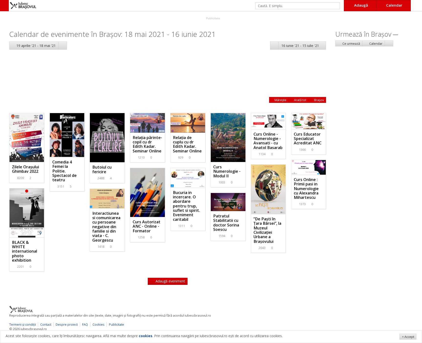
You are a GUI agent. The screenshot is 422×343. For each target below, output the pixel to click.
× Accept (408, 336)
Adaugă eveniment (170, 281)
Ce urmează (351, 43)
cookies (145, 335)
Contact (45, 324)
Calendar (375, 43)
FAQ (85, 324)
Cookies (99, 324)
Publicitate (212, 18)
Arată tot (299, 100)
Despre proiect (67, 324)
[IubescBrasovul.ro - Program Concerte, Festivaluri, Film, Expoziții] (4, 5)
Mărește (280, 100)
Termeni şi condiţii (22, 324)
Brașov (318, 100)
